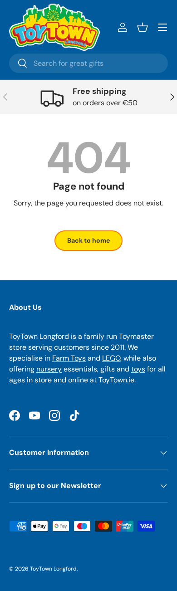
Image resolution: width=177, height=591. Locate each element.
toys (138, 369)
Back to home (88, 240)
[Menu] (162, 27)
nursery (49, 369)
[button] (142, 27)
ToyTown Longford (53, 568)
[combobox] (88, 63)
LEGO (111, 358)
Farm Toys (69, 358)
